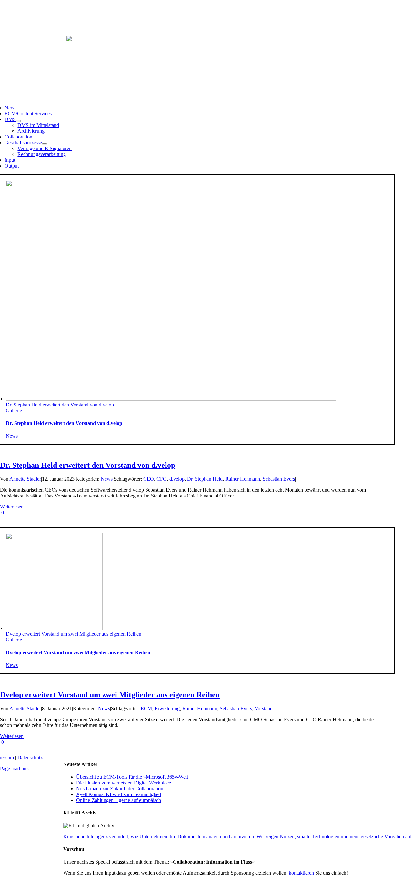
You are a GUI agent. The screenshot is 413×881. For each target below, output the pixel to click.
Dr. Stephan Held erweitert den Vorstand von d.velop (60, 404)
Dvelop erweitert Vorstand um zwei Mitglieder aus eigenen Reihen (73, 634)
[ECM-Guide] (193, 40)
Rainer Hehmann (242, 479)
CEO (148, 479)
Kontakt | (71, 8)
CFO (161, 479)
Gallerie (14, 410)
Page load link (14, 768)
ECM (146, 708)
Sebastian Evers (279, 479)
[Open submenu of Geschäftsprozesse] (44, 144)
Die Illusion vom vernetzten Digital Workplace (123, 782)
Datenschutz (30, 757)
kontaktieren (301, 873)
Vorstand (264, 708)
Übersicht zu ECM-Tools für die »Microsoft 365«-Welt (132, 777)
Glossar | (51, 8)
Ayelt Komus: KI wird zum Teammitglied (118, 794)
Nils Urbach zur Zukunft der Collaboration (119, 788)
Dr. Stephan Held (205, 479)
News (12, 436)
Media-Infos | (28, 8)
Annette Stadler (25, 479)
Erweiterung (167, 708)
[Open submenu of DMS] (18, 121)
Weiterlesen (12, 506)
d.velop (177, 479)
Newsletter (92, 8)
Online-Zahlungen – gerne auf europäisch (118, 800)
